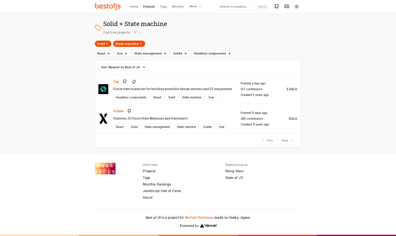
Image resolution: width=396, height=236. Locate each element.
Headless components (210, 53)
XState (118, 111)
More (193, 6)
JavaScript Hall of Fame (162, 191)
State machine (127, 44)
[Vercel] (208, 226)
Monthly (178, 6)
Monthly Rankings (157, 184)
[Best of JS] (108, 6)
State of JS (234, 178)
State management (148, 53)
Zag (116, 81)
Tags (163, 6)
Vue (120, 53)
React (101, 53)
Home (134, 6)
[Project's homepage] (134, 81)
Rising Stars (234, 171)
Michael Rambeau (199, 217)
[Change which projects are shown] (138, 32)
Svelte (177, 53)
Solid (101, 44)
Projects (149, 6)
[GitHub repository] (125, 81)
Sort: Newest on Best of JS (120, 67)
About (147, 197)
